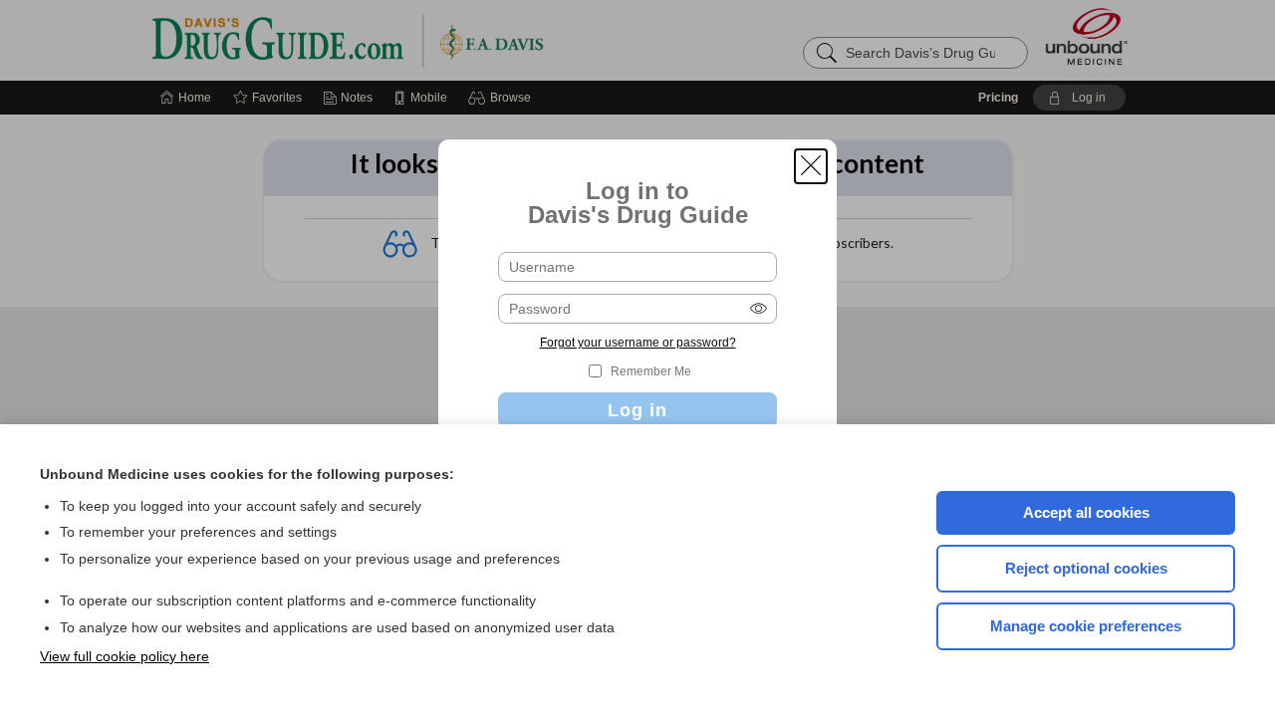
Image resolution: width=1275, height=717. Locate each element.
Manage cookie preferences (1085, 625)
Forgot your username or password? (638, 343)
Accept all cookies (1086, 512)
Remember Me (651, 371)
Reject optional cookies (1086, 568)
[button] (811, 166)
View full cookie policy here (124, 656)
